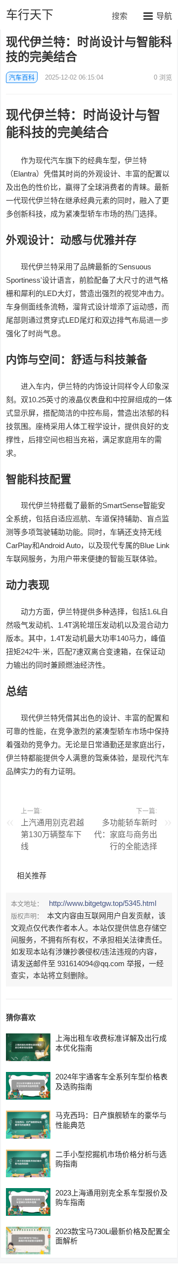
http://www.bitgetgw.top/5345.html (102, 903)
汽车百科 (22, 77)
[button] (157, 16)
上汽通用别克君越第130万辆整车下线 (52, 834)
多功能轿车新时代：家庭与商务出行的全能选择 (125, 834)
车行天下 (29, 14)
